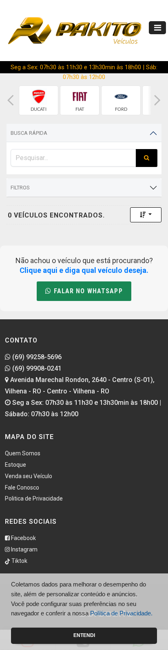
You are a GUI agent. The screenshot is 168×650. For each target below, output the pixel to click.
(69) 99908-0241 (36, 368)
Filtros (20, 187)
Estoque (15, 464)
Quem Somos (22, 453)
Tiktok (18, 561)
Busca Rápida (29, 133)
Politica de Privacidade (34, 498)
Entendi (84, 635)
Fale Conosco (22, 487)
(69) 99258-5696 (36, 357)
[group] (38, 100)
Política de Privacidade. (121, 613)
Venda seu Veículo (28, 476)
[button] (10, 100)
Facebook (23, 538)
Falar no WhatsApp (86, 291)
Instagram (24, 549)
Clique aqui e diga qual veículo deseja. (84, 270)
